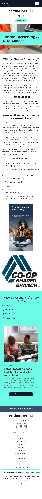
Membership (21, 20)
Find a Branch (9, 314)
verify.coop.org (10, 166)
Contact (21, 438)
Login (6, 3)
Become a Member (21, 394)
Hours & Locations (21, 441)
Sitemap (21, 450)
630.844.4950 (21, 423)
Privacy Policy (21, 447)
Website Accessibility (21, 453)
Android (21, 464)
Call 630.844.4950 (10, 309)
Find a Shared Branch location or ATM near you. (18, 111)
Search (21, 444)
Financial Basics (10, 318)
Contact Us (8, 305)
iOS (21, 461)
